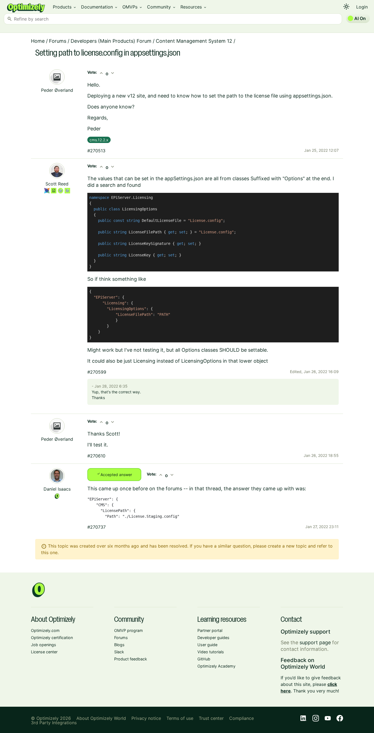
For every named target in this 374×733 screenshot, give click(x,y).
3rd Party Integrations (54, 722)
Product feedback (130, 659)
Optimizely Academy (216, 666)
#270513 (96, 150)
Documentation (99, 7)
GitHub (203, 659)
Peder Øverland (57, 90)
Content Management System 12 (194, 41)
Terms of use (179, 718)
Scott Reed (56, 184)
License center (44, 651)
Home (38, 41)
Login (362, 7)
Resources (193, 7)
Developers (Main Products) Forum (111, 41)
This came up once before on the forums (134, 488)
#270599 (96, 372)
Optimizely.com (45, 630)
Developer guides (213, 637)
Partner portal (209, 630)
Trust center (211, 718)
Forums (57, 41)
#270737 (96, 527)
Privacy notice (146, 718)
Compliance (241, 718)
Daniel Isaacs (57, 489)
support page (315, 642)
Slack (119, 651)
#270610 (96, 456)
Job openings (43, 644)
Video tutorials (210, 651)
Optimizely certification (52, 637)
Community (161, 7)
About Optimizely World (101, 718)
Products (65, 7)
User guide (207, 644)
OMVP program (128, 630)
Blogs (119, 644)
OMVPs (132, 7)
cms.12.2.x (99, 140)
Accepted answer (114, 474)
